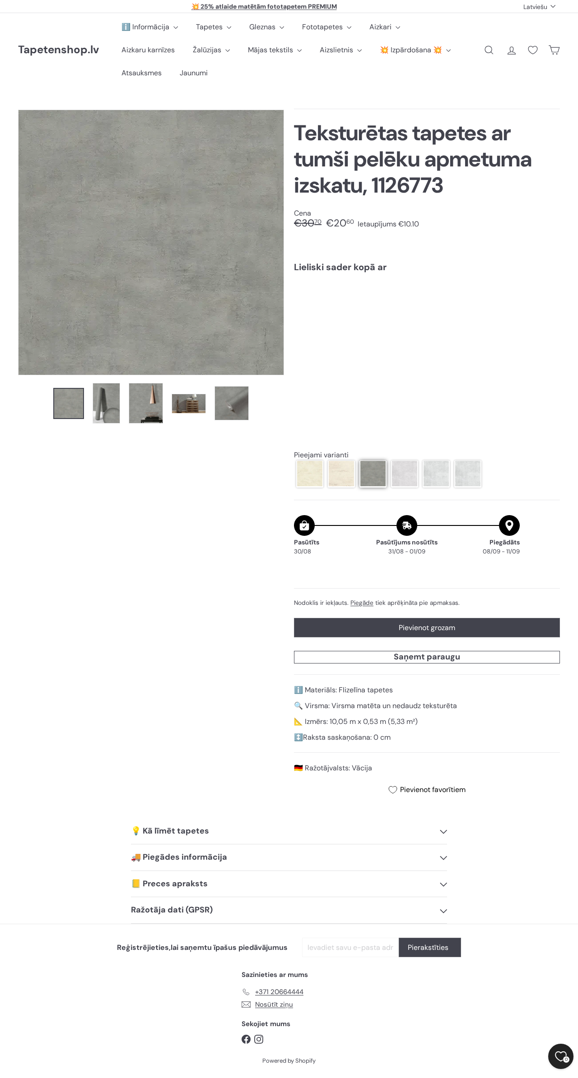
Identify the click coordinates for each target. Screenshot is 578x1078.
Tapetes (210, 27)
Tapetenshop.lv (58, 49)
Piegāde (361, 603)
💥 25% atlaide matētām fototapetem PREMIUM (264, 6)
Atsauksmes (141, 73)
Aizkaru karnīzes (148, 50)
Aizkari (381, 27)
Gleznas (263, 27)
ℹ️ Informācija (146, 27)
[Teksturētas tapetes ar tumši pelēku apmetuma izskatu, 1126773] (427, 311)
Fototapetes (323, 27)
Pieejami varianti (321, 454)
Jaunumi (194, 73)
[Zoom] (151, 242)
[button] (309, 473)
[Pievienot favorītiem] (548, 298)
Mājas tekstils (271, 50)
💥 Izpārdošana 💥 (412, 50)
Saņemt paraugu (427, 656)
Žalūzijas (208, 50)
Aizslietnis (337, 50)
